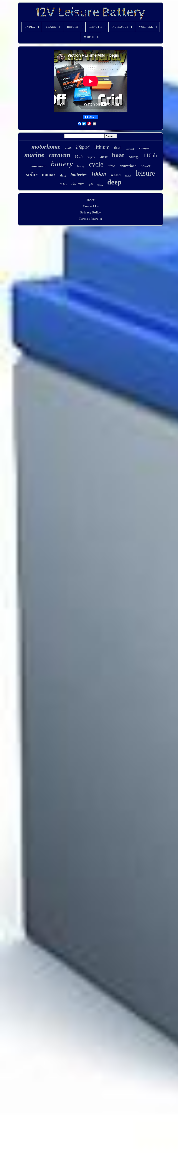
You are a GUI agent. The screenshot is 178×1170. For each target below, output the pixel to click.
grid (91, 184)
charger (77, 183)
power (145, 166)
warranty (130, 148)
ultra (111, 166)
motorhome (45, 146)
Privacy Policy (90, 212)
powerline (128, 165)
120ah (128, 176)
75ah (68, 148)
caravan (59, 155)
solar (32, 174)
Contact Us (91, 206)
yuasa (104, 157)
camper (144, 148)
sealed (115, 175)
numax (49, 174)
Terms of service (90, 218)
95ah (78, 156)
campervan (38, 166)
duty (63, 175)
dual (118, 147)
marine (34, 155)
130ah (100, 185)
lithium (102, 147)
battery (62, 164)
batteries (79, 174)
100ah (98, 174)
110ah (150, 155)
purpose (91, 157)
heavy (80, 166)
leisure (145, 173)
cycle (96, 164)
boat (118, 155)
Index (91, 200)
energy (134, 157)
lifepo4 (83, 147)
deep (114, 182)
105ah (63, 184)
